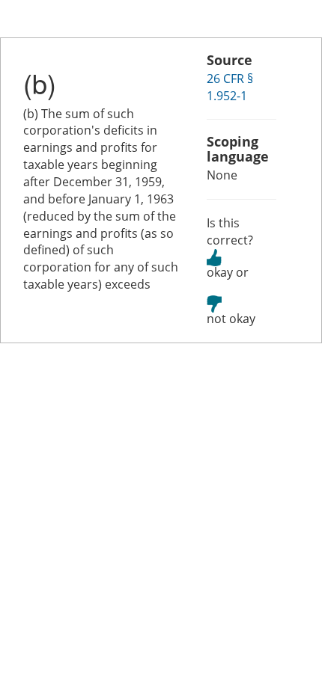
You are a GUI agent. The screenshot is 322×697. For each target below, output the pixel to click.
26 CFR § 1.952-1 (230, 87)
